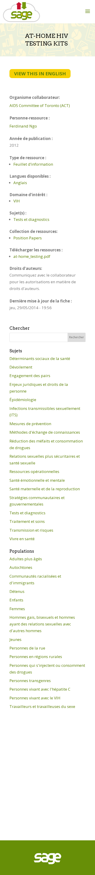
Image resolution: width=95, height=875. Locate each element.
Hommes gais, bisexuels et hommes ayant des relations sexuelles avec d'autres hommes (42, 624)
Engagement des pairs (29, 375)
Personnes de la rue (27, 648)
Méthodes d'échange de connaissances (44, 432)
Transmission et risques (31, 530)
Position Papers (27, 238)
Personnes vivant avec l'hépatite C (39, 689)
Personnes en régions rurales (35, 656)
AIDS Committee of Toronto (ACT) (39, 105)
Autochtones (20, 567)
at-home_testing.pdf (31, 256)
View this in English (40, 73)
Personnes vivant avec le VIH (34, 698)
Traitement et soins (27, 521)
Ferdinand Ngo (23, 126)
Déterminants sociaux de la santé (39, 358)
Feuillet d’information (33, 164)
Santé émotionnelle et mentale (37, 480)
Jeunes (15, 639)
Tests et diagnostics (31, 219)
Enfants (16, 600)
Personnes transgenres (30, 680)
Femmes (17, 608)
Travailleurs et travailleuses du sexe (42, 706)
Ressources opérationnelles (34, 471)
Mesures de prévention (30, 423)
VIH (16, 201)
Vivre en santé (22, 538)
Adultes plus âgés (25, 558)
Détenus (16, 591)
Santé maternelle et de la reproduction (44, 488)
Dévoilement (20, 367)
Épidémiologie (22, 399)
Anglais (20, 182)
